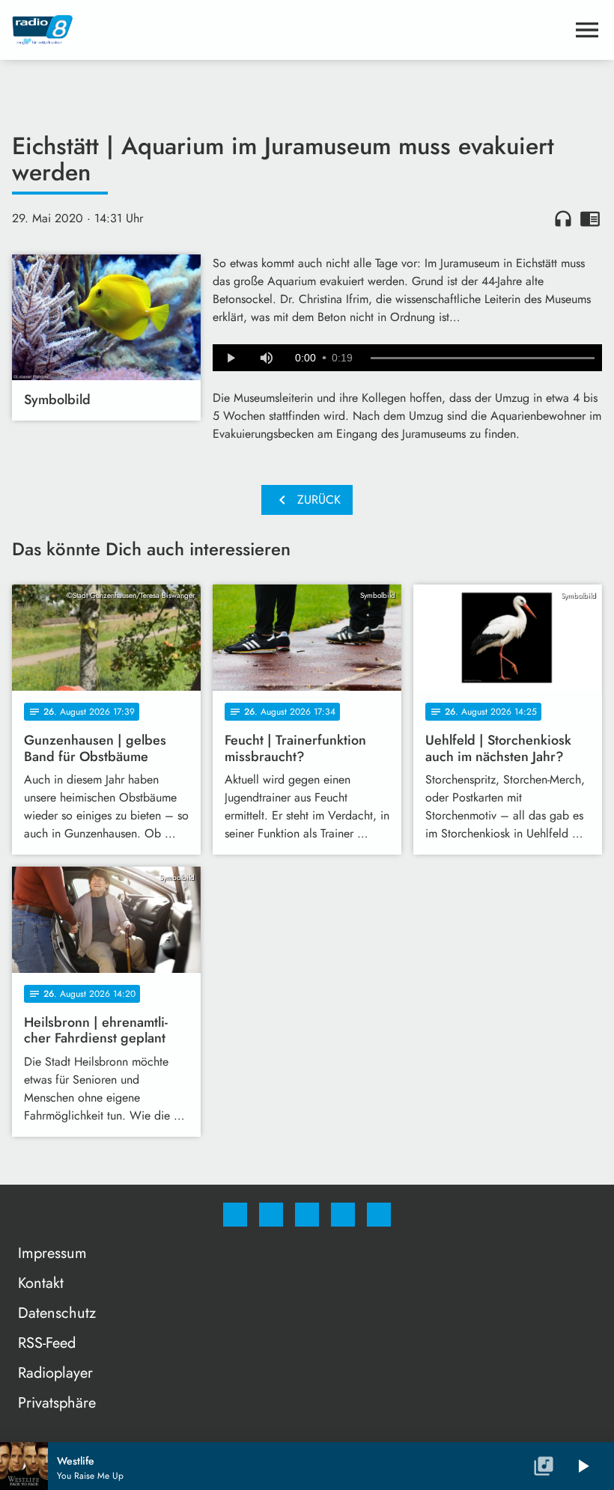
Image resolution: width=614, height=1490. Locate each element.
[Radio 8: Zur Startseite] (289, 30)
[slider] (483, 358)
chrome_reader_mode (590, 218)
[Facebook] (235, 1215)
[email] (379, 1215)
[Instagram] (271, 1215)
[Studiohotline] (343, 1215)
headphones (563, 218)
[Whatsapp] (307, 1215)
